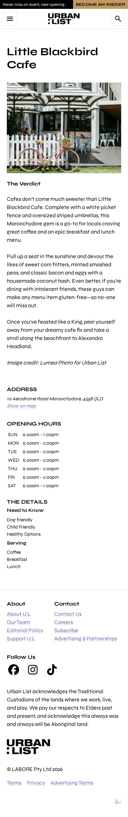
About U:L (19, 614)
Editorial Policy (25, 630)
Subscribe (66, 630)
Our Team (18, 622)
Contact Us (68, 614)
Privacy (36, 782)
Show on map (21, 406)
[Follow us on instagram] (33, 670)
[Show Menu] (10, 19)
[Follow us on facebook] (13, 670)
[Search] (118, 19)
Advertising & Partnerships (85, 638)
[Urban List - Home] (64, 18)
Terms (14, 782)
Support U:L (21, 638)
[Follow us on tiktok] (52, 670)
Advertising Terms (72, 782)
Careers (63, 622)
